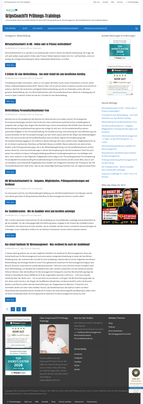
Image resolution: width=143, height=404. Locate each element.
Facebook (78, 354)
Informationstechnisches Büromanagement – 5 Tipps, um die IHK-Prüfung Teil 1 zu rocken (119, 139)
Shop (25, 28)
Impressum (79, 402)
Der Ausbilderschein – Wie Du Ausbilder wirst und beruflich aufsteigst (40, 211)
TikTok (76, 365)
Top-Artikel (10, 28)
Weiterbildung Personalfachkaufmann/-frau (27, 110)
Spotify (77, 369)
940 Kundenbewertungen (136, 388)
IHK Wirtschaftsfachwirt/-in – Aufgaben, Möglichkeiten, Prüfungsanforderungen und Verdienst (47, 182)
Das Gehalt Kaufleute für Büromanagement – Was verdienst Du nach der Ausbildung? (47, 244)
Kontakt (105, 2)
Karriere (120, 2)
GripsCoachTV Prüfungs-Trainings (33, 16)
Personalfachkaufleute (95, 28)
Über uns (96, 2)
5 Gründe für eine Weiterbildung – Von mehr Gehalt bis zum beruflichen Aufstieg (45, 74)
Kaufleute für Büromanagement (63, 28)
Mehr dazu (10, 65)
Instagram (78, 358)
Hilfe (112, 2)
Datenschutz (92, 402)
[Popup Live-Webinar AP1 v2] (120, 224)
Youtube (77, 361)
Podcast (112, 327)
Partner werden (65, 402)
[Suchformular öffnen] (137, 28)
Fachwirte (38, 28)
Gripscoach (37, 48)
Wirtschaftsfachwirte (82, 335)
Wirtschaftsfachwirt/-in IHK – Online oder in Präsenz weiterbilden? (38, 44)
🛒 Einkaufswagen (132, 2)
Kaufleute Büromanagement (89, 332)
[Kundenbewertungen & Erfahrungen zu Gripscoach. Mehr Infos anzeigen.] (120, 94)
